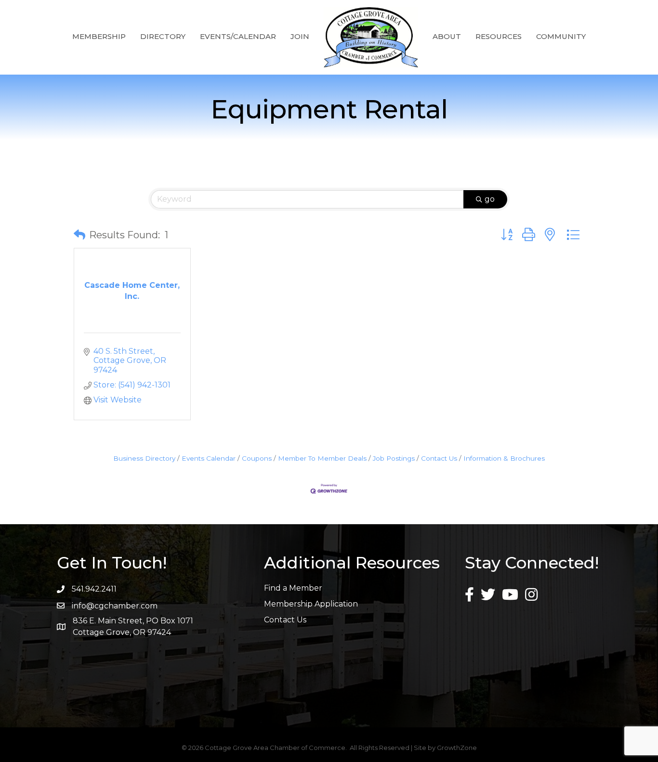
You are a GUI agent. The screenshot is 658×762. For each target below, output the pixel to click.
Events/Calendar (238, 36)
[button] (79, 235)
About (447, 36)
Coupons (257, 458)
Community (561, 36)
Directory (162, 36)
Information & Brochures (504, 458)
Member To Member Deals (322, 458)
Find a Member (293, 588)
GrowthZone (457, 747)
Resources (498, 36)
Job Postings (394, 458)
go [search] (490, 199)
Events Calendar (209, 458)
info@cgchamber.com (115, 605)
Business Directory (144, 458)
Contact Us (439, 458)
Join (299, 36)
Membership (99, 36)
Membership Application (311, 603)
